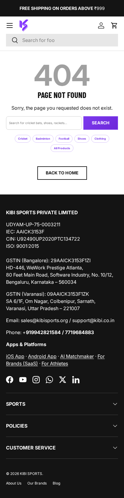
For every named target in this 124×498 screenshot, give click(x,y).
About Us (13, 483)
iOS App (15, 356)
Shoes (82, 138)
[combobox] (62, 40)
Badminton (43, 138)
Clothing (100, 138)
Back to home (62, 172)
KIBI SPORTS (31, 473)
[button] (114, 25)
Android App (42, 356)
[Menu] (9, 25)
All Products (62, 148)
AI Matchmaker (77, 356)
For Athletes (55, 363)
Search (101, 122)
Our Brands (37, 483)
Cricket (22, 138)
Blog (56, 483)
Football (64, 138)
